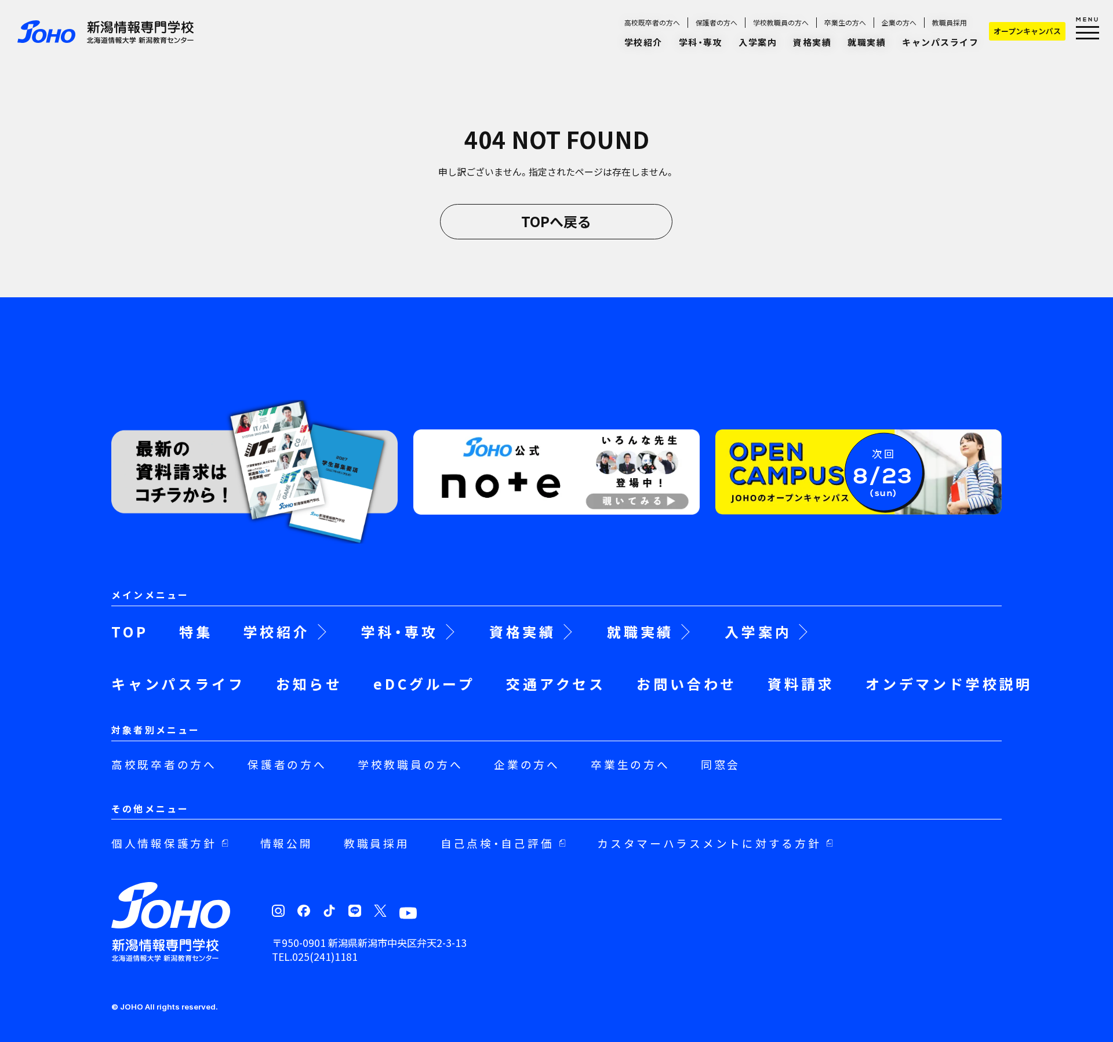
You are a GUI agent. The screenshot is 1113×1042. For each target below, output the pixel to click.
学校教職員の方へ (781, 22)
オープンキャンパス (1027, 31)
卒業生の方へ (845, 22)
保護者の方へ (716, 22)
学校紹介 (643, 42)
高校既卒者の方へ (652, 22)
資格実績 (812, 42)
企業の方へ (899, 22)
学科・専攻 (701, 42)
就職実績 (867, 42)
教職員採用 (949, 22)
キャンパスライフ (940, 42)
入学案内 (758, 42)
